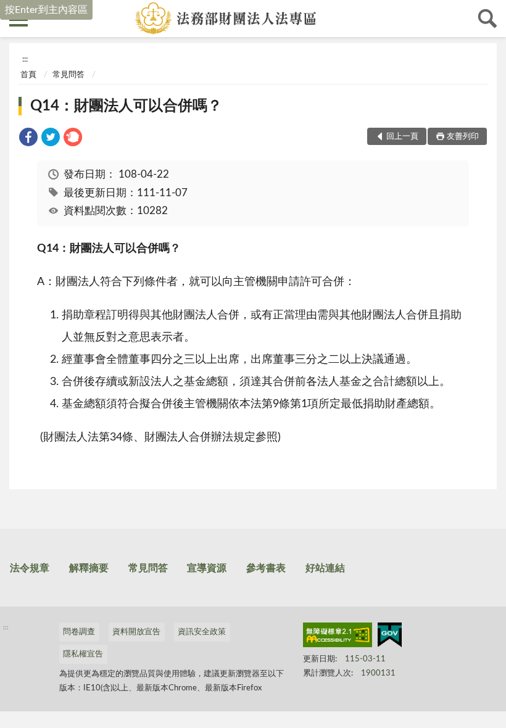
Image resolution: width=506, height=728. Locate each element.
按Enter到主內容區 (46, 10)
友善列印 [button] (463, 137)
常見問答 (68, 75)
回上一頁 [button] (402, 137)
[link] (28, 139)
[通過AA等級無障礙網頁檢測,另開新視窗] (337, 637)
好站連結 (325, 568)
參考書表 (266, 568)
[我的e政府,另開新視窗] (389, 637)
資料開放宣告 (136, 632)
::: (25, 59)
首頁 (28, 75)
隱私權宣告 (83, 654)
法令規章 (29, 568)
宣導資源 (206, 568)
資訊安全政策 (202, 632)
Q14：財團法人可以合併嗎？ (126, 106)
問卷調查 (79, 632)
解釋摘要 (89, 568)
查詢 (487, 18)
